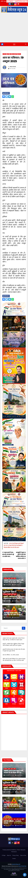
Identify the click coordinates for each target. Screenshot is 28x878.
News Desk (13, 66)
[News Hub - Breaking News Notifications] (25, 875)
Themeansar (14, 851)
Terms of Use (23, 855)
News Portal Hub (22, 866)
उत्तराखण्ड (5, 578)
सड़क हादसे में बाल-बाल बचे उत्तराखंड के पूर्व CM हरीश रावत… (8, 554)
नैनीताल (15, 594)
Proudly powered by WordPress (10, 849)
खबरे (11, 578)
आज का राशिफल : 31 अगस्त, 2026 (11, 654)
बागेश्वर (15, 578)
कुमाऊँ (9, 578)
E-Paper (3, 855)
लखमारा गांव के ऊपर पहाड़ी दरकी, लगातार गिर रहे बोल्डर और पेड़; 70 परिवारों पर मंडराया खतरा (14, 582)
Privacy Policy (15, 855)
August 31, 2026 (9, 775)
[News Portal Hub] (14, 874)
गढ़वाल (14, 819)
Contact (14, 858)
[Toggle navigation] (14, 44)
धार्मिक (17, 819)
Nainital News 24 (16, 864)
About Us (9, 855)
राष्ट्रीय (21, 819)
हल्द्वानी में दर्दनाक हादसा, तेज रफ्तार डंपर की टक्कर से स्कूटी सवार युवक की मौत (13, 615)
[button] (25, 44)
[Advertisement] (14, 28)
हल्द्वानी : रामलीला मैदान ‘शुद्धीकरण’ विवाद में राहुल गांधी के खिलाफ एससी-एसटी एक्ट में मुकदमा (14, 598)
